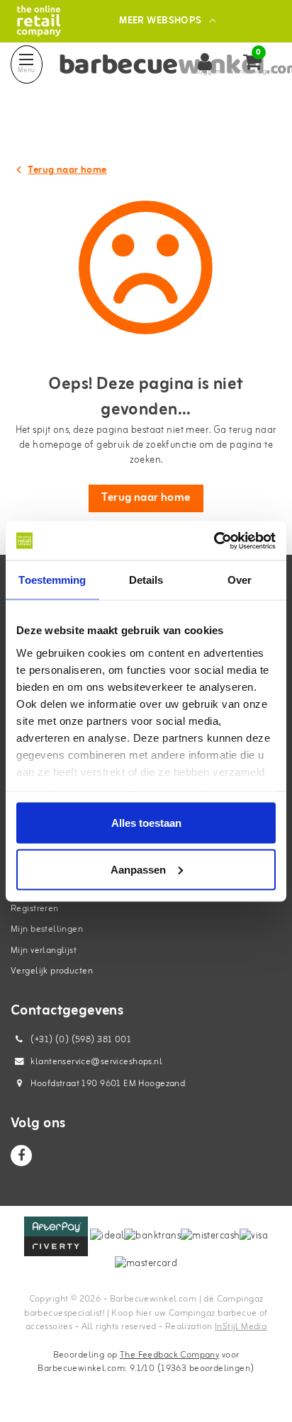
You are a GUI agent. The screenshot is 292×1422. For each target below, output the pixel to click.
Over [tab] (240, 580)
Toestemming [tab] (52, 580)
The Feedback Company (169, 1355)
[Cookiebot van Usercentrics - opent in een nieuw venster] (214, 540)
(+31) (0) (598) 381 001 (79, 1039)
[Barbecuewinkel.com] (39, 21)
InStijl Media (240, 1326)
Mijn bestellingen (47, 929)
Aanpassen (138, 869)
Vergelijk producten (52, 971)
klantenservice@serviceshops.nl (96, 1061)
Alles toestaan (146, 823)
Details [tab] (146, 580)
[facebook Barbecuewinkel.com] (21, 1155)
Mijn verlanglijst (44, 950)
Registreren (35, 908)
